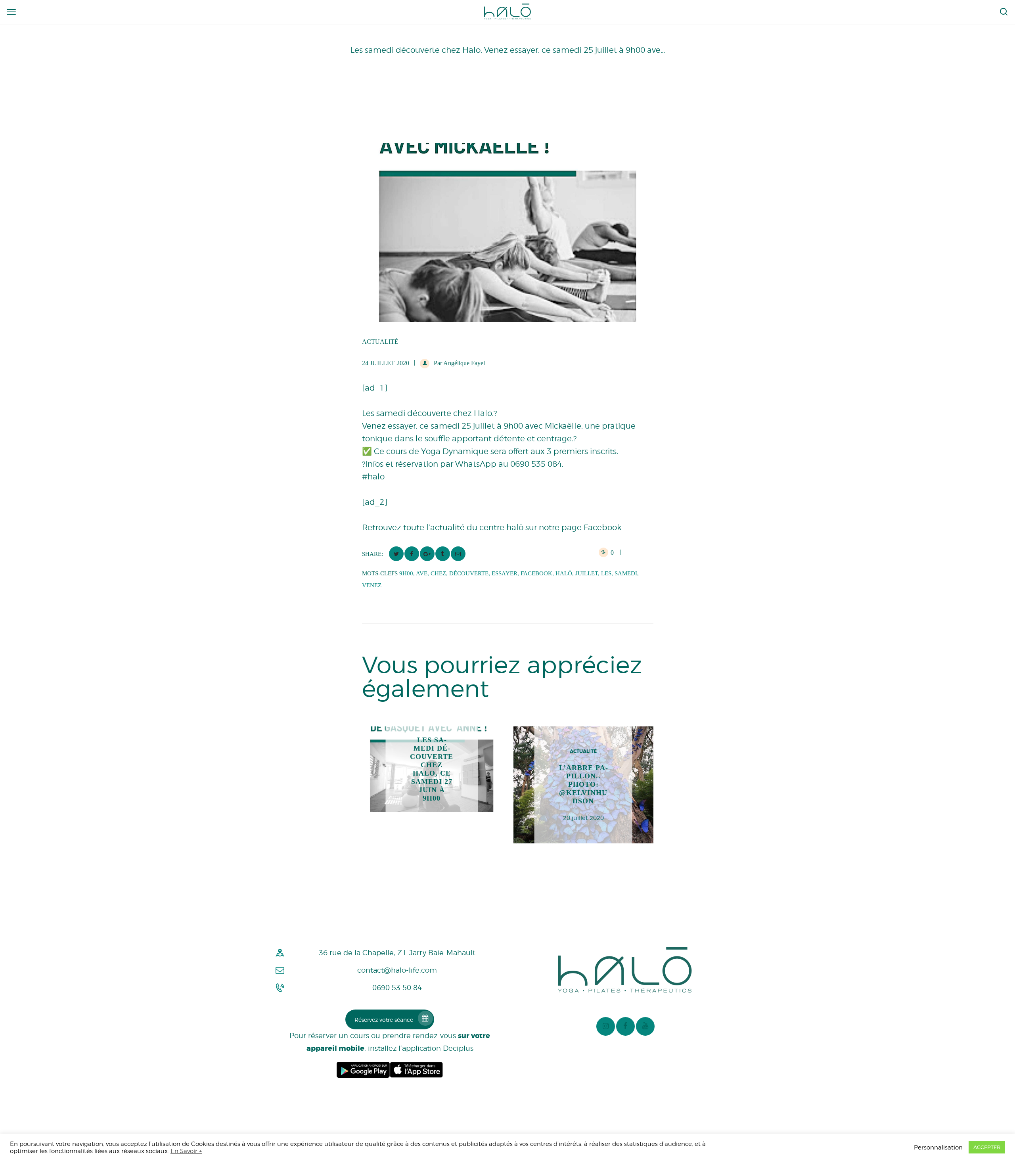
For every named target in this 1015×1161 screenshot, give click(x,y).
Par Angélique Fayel (458, 363)
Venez (371, 585)
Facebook (536, 573)
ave (421, 573)
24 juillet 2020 (385, 363)
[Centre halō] (507, 11)
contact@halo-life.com (397, 970)
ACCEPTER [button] (986, 1147)
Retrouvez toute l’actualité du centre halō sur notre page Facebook (491, 527)
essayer (504, 573)
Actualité (380, 341)
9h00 (406, 573)
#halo (373, 476)
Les (606, 573)
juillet (586, 573)
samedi (626, 573)
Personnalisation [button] (938, 1147)
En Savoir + (186, 1151)
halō (563, 573)
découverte (468, 573)
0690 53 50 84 (397, 987)
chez (438, 573)
